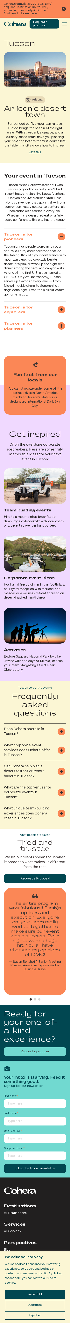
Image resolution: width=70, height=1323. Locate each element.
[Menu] (64, 24)
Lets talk (35, 152)
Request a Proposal (35, 878)
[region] (35, 1287)
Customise (35, 1305)
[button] (31, 999)
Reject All (35, 1315)
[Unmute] (54, 83)
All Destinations (15, 1213)
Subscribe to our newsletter (35, 1168)
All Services (12, 1231)
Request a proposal (40, 24)
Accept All (35, 1294)
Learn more (29, 13)
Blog (7, 1249)
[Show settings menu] (62, 83)
